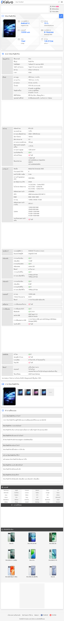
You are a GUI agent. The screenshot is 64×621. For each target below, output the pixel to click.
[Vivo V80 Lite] (52, 537)
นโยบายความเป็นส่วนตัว (14, 615)
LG (58, 490)
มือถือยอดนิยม (55, 9)
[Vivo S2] (52, 571)
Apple (16, 490)
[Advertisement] (25, 9)
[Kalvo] (7, 2)
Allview (6, 502)
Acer (47, 497)
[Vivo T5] (11, 537)
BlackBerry (6, 499)
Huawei (27, 490)
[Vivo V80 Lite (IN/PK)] (32, 571)
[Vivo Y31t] (32, 554)
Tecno (57, 492)
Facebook (45, 615)
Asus (6, 495)
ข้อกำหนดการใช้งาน (27, 615)
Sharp (16, 502)
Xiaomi (37, 490)
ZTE (48, 495)
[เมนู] (62, 2)
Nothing (37, 502)
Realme (16, 495)
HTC (37, 495)
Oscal (58, 499)
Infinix (58, 495)
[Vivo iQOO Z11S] (52, 554)
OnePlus (16, 492)
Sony (27, 497)
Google (47, 492)
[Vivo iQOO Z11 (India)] (11, 554)
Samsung (6, 490)
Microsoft (58, 497)
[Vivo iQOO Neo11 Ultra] (11, 571)
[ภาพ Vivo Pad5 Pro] (9, 28)
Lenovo (27, 492)
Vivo (16, 497)
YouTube (54, 615)
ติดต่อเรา (36, 615)
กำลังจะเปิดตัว (55, 11)
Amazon (58, 502)
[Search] (58, 2)
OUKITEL (27, 499)
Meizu (26, 495)
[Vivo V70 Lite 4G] (32, 537)
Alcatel (26, 502)
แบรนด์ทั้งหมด (18, 505)
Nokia (37, 492)
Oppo (47, 490)
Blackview (47, 499)
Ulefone (16, 499)
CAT (37, 497)
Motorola (6, 492)
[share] (61, 16)
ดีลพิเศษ (55, 6)
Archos (37, 499)
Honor (6, 497)
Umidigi (47, 502)
